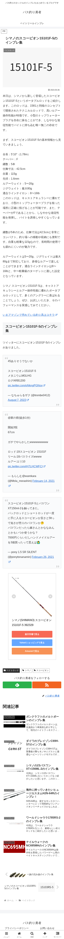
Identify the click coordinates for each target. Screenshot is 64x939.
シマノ (28, 670)
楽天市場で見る (32, 634)
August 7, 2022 (17, 400)
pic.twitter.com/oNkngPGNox (25, 385)
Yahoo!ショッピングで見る (32, 642)
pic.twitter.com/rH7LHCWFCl (25, 466)
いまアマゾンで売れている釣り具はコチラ (29, 314)
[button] (57, 610)
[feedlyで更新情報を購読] (17, 685)
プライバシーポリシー (17, 928)
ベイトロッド (12, 670)
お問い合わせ (47, 928)
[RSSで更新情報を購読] (46, 685)
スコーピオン (42, 670)
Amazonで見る (32, 651)
